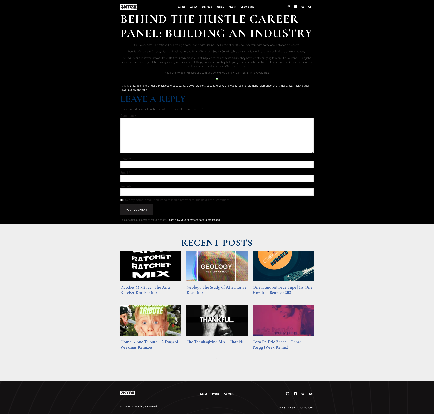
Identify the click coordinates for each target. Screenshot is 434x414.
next (290, 86)
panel (305, 86)
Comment (128, 115)
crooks (190, 86)
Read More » (126, 297)
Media (220, 6)
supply (132, 90)
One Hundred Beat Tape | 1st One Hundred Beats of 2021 (282, 290)
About (193, 6)
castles (177, 86)
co (183, 86)
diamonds (266, 86)
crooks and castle (226, 86)
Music (232, 6)
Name (125, 159)
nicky (298, 86)
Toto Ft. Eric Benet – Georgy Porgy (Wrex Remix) (278, 344)
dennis (242, 86)
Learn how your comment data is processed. (194, 220)
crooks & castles (205, 86)
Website (126, 186)
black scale (165, 86)
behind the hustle (146, 86)
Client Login (247, 6)
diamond (253, 86)
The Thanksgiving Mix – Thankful (216, 341)
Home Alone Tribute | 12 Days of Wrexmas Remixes (149, 344)
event (276, 86)
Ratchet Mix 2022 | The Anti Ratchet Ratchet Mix (145, 290)
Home (181, 6)
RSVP (123, 90)
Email (125, 172)
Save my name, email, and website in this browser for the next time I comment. (176, 200)
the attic (142, 90)
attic (132, 86)
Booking (207, 6)
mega (283, 86)
